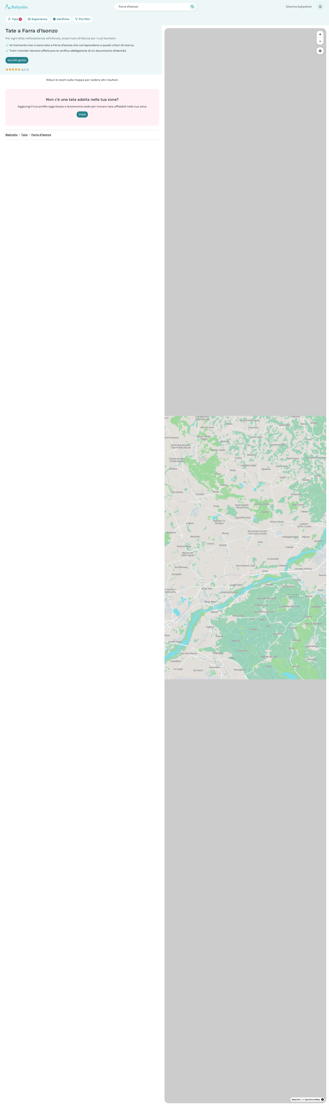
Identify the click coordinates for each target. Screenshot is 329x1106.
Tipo (16, 19)
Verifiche (62, 19)
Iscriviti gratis (17, 60)
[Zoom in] (320, 34)
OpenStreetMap (312, 1099)
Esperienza (39, 19)
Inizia (82, 114)
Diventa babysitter (299, 6)
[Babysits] (16, 7)
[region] (245, 565)
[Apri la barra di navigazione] (320, 6)
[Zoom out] (320, 41)
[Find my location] (320, 50)
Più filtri (84, 19)
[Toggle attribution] (322, 1099)
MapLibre (296, 1099)
